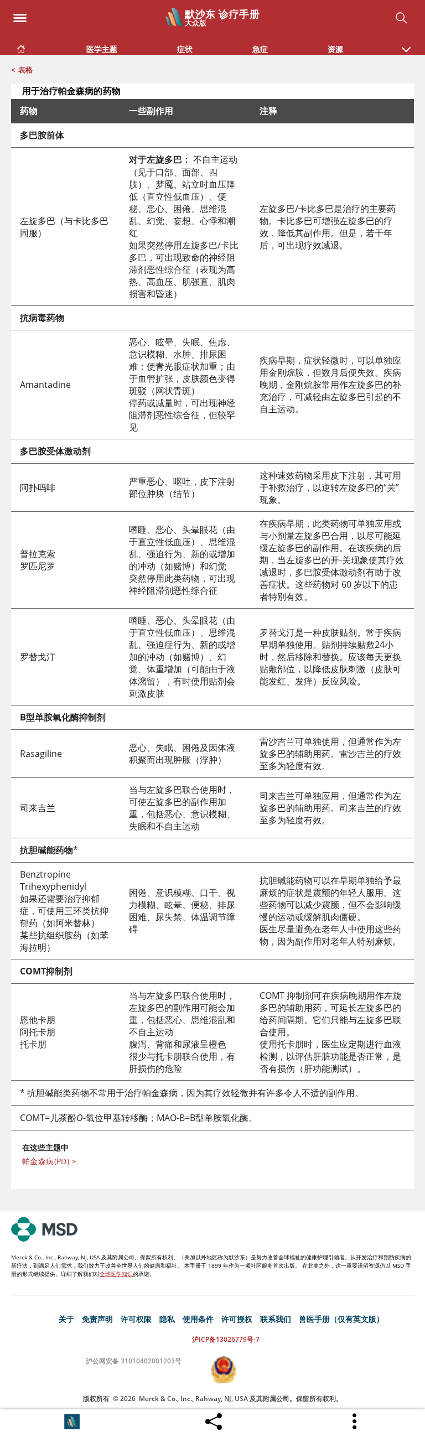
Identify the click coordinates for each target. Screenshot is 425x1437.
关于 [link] (66, 1319)
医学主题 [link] (101, 49)
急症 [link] (260, 49)
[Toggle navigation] (20, 14)
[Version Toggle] (72, 1421)
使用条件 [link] (198, 1319)
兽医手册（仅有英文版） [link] (341, 1319)
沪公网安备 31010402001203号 (134, 1361)
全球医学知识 (116, 1274)
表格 (25, 70)
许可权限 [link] (136, 1319)
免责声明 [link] (97, 1319)
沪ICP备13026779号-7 (226, 1339)
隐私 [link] (167, 1319)
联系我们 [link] (275, 1319)
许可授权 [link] (236, 1319)
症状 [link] (185, 49)
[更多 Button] (355, 1421)
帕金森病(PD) (49, 1161)
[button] (406, 44)
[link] (21, 47)
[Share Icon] (213, 1418)
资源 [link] (335, 49)
